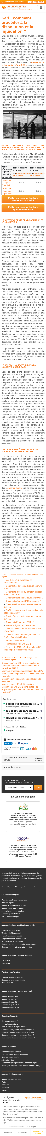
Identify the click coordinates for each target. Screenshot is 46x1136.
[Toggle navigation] (40, 7)
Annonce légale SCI (10, 1002)
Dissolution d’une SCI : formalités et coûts (20, 663)
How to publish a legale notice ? (14, 1027)
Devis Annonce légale (10, 1057)
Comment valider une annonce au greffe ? (19, 1032)
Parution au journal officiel (12, 977)
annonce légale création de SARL (21, 625)
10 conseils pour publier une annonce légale (19, 1063)
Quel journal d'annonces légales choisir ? (18, 1038)
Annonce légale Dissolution (7, 182)
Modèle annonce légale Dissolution (18, 684)
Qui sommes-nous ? (10, 1021)
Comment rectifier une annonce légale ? (18, 1035)
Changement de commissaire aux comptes (19, 944)
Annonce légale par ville (11, 1079)
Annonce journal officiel (11, 914)
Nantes (4, 1090)
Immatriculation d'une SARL (18, 644)
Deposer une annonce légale (13, 980)
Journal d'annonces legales (13, 911)
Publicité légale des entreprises (14, 900)
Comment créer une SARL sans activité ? (24, 598)
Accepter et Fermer (38, 1132)
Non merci (7, 1132)
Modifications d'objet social (12, 941)
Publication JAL (8, 983)
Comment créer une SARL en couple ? (23, 601)
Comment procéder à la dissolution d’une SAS (22, 671)
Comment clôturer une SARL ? (20, 622)
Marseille (5, 1085)
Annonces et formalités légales (14, 905)
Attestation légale (8, 1060)
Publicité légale (8, 903)
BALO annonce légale (10, 917)
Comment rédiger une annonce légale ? (18, 1029)
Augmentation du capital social (14, 939)
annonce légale (14, 488)
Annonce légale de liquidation (7, 191)
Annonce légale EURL (10, 1008)
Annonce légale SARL (10, 1005)
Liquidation (6, 961)
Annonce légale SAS (10, 996)
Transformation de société (12, 936)
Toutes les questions (10, 1024)
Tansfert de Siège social (11, 933)
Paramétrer (23, 1132)
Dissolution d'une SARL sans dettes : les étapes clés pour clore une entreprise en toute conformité (22, 689)
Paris (4, 1082)
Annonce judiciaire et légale (13, 908)
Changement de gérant (11, 930)
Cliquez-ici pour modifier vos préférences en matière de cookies (23, 887)
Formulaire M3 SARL (15, 640)
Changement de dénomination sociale (17, 947)
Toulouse (5, 1088)
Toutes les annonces (39, 759)
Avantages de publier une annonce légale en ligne (22, 1065)
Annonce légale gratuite (11, 1052)
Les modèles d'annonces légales (15, 1054)
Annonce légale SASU (10, 999)
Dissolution (6, 963)
